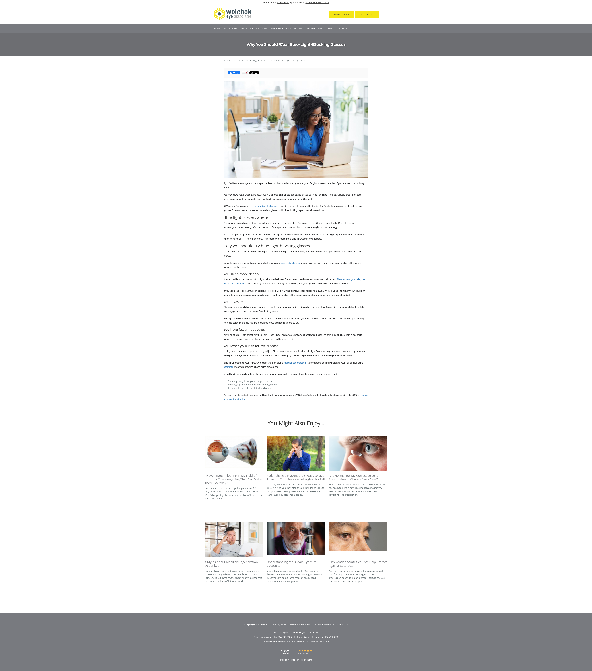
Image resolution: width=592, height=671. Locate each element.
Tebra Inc (264, 624)
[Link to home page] (228, 14)
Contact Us (343, 624)
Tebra (309, 659)
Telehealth (283, 2)
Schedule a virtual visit (317, 2)
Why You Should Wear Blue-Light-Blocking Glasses (283, 60)
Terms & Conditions (300, 624)
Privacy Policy (279, 624)
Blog (255, 60)
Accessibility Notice (324, 624)
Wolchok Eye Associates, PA (236, 60)
